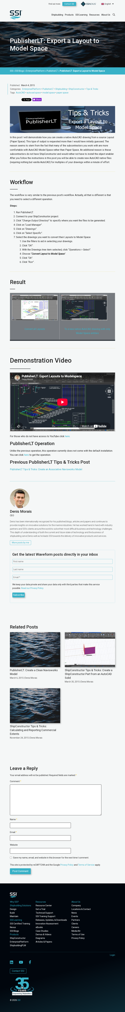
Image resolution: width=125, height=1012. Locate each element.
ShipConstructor (76, 89)
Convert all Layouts (35, 329)
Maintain (14, 916)
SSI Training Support (45, 916)
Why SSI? (14, 902)
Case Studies (42, 931)
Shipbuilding (57, 15)
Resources (94, 15)
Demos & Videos (43, 934)
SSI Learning (81, 15)
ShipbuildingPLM (18, 945)
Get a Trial (40, 909)
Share (38, 100)
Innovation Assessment (47, 923)
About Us (105, 15)
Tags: (12, 92)
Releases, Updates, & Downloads (51, 920)
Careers (75, 927)
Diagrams (40, 938)
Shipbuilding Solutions (20, 905)
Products (69, 15)
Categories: (15, 89)
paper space (62, 92)
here (67, 436)
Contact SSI (69, 4)
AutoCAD (20, 92)
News (74, 913)
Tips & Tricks (92, 89)
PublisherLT (48, 89)
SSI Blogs (14, 931)
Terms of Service (86, 865)
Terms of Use (77, 934)
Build (12, 913)
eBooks (39, 927)
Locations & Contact (81, 909)
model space (49, 92)
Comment (15, 781)
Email (13, 832)
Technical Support (44, 913)
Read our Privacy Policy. (32, 588)
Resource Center (44, 905)
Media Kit (75, 931)
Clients (74, 923)
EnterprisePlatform (31, 89)
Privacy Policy (66, 865)
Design (13, 909)
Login (112, 955)
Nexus (13, 927)
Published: (15, 85)
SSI (18, 1000)
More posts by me (20, 542)
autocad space (34, 92)
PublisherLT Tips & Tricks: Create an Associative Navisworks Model (46, 469)
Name (13, 819)
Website (14, 845)
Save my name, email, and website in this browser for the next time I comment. (51, 857)
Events (74, 916)
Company (76, 905)
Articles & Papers (44, 942)
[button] (107, 4)
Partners (75, 920)
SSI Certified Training (20, 923)
